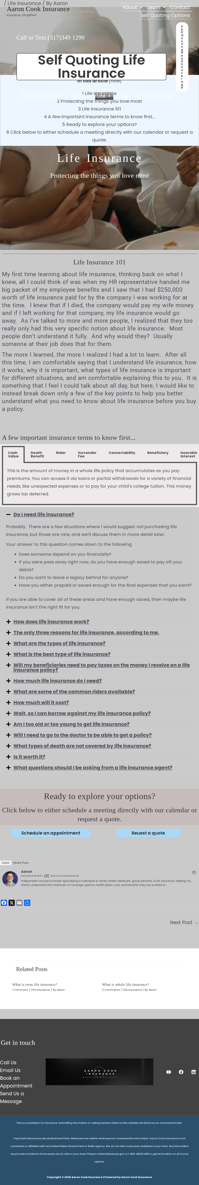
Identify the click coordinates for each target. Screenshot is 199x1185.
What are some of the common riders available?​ (74, 691)
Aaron (26, 871)
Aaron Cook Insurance (38, 9)
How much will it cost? (41, 702)
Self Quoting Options (165, 15)
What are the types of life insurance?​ (59, 643)
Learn (153, 7)
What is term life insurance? (34, 984)
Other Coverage (153, 96)
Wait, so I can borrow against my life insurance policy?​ (82, 713)
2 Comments (111, 990)
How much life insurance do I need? (57, 680)
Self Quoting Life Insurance (91, 66)
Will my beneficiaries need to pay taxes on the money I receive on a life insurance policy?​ (101, 667)
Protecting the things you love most (99, 101)
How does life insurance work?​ (51, 621)
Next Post (184, 922)
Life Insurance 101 (99, 109)
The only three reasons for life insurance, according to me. (86, 632)
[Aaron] (10, 878)
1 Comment (20, 990)
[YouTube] (168, 1072)
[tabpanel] (99, 484)
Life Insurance (40, 990)
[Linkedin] (193, 1072)
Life (101, 96)
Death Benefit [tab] (37, 454)
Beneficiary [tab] (157, 452)
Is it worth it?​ (29, 756)
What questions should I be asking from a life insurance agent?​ (92, 767)
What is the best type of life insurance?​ (62, 654)
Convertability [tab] (122, 452)
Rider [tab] (61, 452)
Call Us (8, 1062)
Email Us (10, 1070)
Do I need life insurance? (43, 514)
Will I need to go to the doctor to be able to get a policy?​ (82, 735)
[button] (182, 57)
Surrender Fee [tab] (87, 454)
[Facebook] (194, 872)
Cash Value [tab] (13, 454)
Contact (180, 7)
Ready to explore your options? (99, 124)
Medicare (50, 96)
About (129, 7)
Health (79, 96)
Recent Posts (21, 862)
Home (28, 96)
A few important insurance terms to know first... (99, 116)
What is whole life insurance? (125, 984)
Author (5, 862)
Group (122, 96)
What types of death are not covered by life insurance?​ (82, 746)
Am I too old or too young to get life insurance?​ (71, 724)
